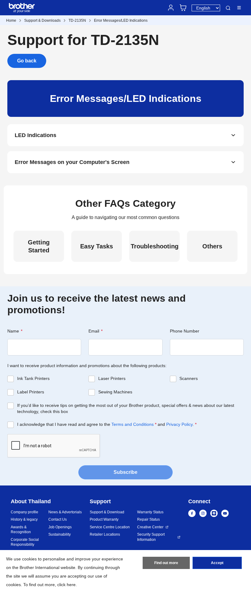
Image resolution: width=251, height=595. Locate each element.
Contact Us (57, 519)
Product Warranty (104, 519)
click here (66, 584)
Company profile (24, 512)
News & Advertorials (65, 512)
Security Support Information (151, 537)
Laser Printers (112, 378)
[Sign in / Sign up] (170, 7)
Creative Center (150, 527)
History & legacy (24, 519)
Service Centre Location (110, 527)
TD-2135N (77, 20)
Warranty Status (150, 512)
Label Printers (30, 391)
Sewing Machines (115, 391)
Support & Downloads (42, 20)
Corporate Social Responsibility (25, 542)
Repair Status (148, 519)
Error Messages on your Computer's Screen (72, 162)
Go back (26, 60)
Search (228, 8)
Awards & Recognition (21, 529)
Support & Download (107, 512)
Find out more (166, 563)
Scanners (188, 378)
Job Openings (60, 527)
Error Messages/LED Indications (121, 20)
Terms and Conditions (132, 424)
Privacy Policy (179, 424)
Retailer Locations (105, 534)
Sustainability (59, 534)
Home (11, 20)
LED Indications (35, 135)
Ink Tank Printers (33, 378)
